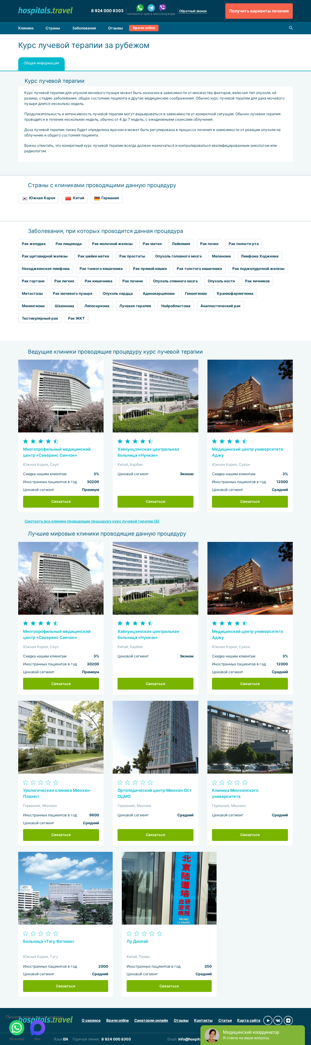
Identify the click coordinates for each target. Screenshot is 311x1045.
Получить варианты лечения (259, 10)
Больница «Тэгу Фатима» (48, 941)
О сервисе (91, 1020)
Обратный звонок (193, 11)
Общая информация (41, 63)
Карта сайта (248, 1020)
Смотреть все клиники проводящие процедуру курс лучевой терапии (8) (92, 521)
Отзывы (115, 28)
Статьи (225, 1020)
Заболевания (84, 28)
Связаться (61, 501)
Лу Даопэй (137, 941)
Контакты (203, 1020)
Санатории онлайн (151, 1020)
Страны (53, 28)
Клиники (25, 28)
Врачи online (144, 27)
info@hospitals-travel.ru (200, 1039)
